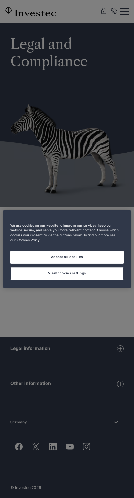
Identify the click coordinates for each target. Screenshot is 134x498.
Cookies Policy (28, 240)
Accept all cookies (67, 257)
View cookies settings (67, 273)
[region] (66, 249)
